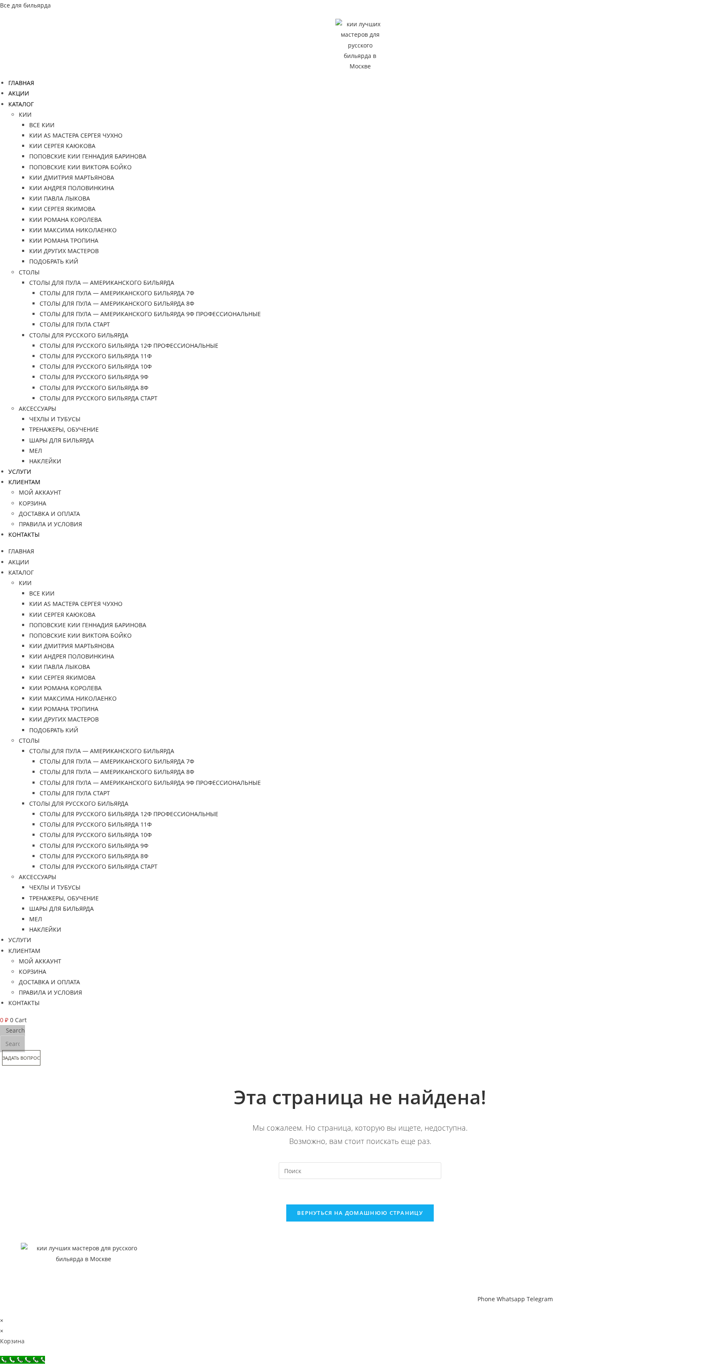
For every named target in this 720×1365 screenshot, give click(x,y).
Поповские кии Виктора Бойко (80, 167)
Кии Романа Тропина (63, 240)
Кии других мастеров (64, 251)
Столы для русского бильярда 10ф (96, 366)
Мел (35, 451)
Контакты (24, 534)
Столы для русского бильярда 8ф (94, 388)
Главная (21, 83)
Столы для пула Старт (75, 324)
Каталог (21, 104)
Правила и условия (50, 524)
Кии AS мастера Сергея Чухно (75, 135)
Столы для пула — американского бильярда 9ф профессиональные (150, 314)
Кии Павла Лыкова (59, 198)
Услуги (19, 471)
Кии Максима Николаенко (73, 230)
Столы (29, 272)
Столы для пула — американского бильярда (101, 283)
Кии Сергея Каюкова (62, 146)
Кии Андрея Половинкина (71, 188)
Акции (18, 93)
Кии (25, 114)
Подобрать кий (53, 261)
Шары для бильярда (61, 440)
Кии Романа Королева (65, 220)
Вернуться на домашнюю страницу (360, 1213)
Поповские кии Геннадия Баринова (87, 156)
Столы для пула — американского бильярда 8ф (117, 303)
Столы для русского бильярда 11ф (96, 356)
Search (15, 1030)
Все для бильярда (25, 5)
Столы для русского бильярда (78, 335)
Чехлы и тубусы (54, 419)
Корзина (32, 503)
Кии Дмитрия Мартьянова (71, 177)
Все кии (42, 125)
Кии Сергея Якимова (62, 209)
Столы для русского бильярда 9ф (94, 377)
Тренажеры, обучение (64, 429)
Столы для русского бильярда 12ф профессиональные (129, 345)
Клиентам (24, 482)
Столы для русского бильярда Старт (99, 398)
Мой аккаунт (40, 492)
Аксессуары (37, 408)
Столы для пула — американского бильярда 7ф (117, 293)
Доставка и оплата (49, 514)
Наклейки (45, 461)
